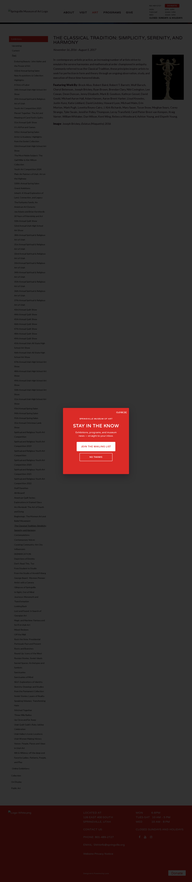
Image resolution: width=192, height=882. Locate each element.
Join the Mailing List (96, 446)
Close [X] (121, 412)
